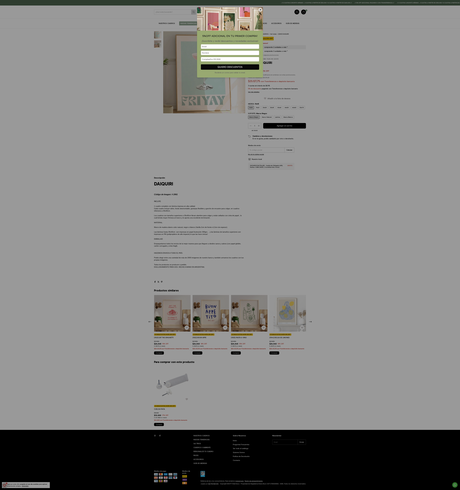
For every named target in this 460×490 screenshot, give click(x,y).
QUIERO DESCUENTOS (230, 67)
